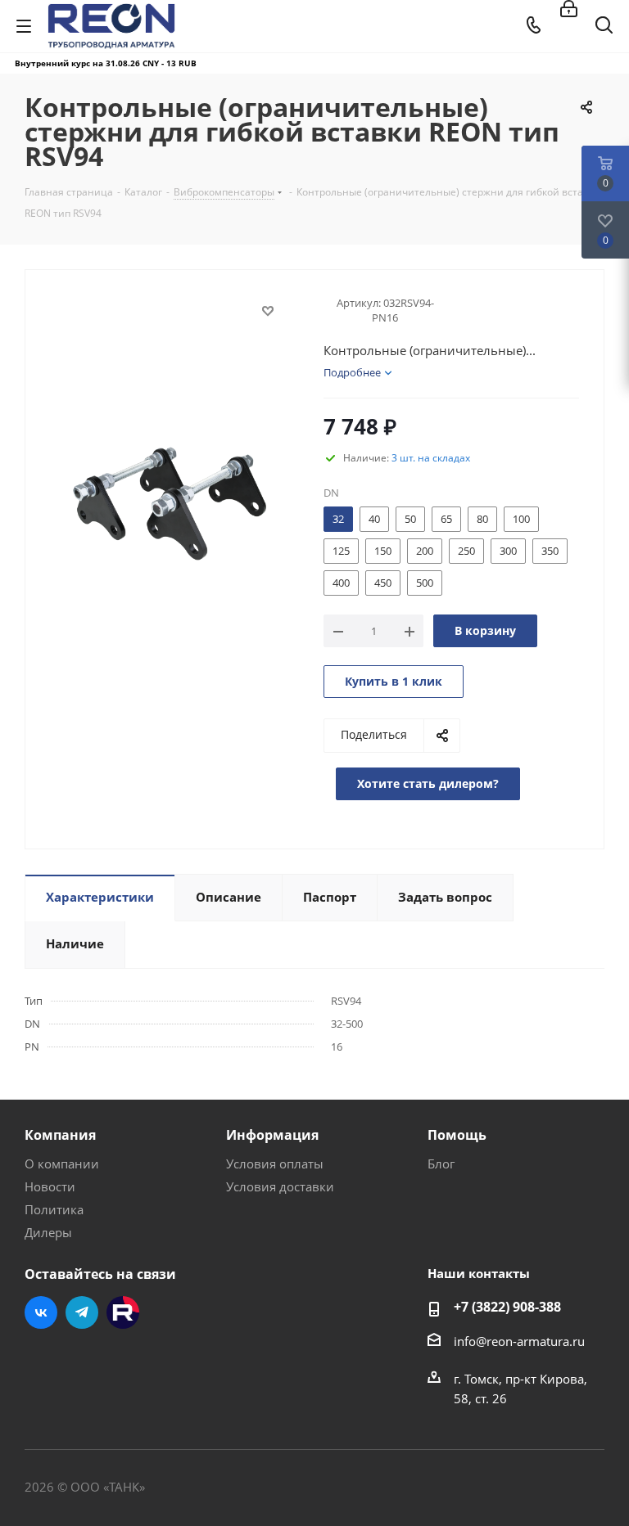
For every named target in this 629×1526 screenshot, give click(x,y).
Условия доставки (280, 1186)
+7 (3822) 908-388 (507, 1306)
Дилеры (48, 1232)
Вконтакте (41, 1312)
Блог (441, 1163)
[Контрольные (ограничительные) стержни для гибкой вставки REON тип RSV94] (170, 497)
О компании (62, 1163)
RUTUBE (122, 1312)
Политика (54, 1209)
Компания (60, 1135)
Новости (50, 1186)
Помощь (457, 1135)
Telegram (82, 1312)
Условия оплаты (275, 1163)
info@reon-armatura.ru (519, 1341)
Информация (272, 1135)
